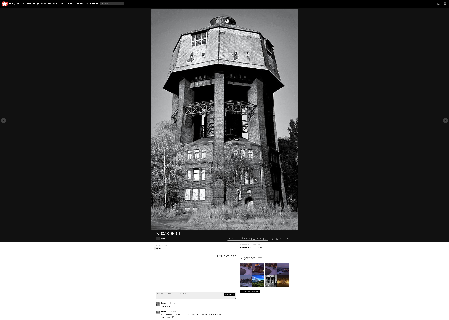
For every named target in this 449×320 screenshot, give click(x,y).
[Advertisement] (186, 272)
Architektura (245, 247)
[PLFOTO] (10, 3)
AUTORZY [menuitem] (78, 4)
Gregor (164, 311)
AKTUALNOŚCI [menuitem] (66, 4)
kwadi (164, 303)
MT (158, 239)
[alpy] (258, 281)
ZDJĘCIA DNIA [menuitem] (39, 4)
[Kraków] (283, 269)
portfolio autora (250, 291)
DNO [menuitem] (55, 4)
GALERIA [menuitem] (27, 4)
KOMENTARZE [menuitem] (91, 4)
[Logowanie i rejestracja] (445, 4)
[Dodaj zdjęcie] (439, 4)
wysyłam (229, 294)
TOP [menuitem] (50, 4)
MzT (163, 239)
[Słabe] (265, 238)
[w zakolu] (271, 269)
